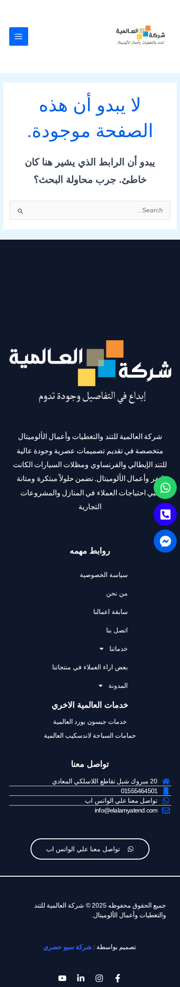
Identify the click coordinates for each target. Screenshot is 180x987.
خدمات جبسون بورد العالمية (90, 721)
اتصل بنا (117, 630)
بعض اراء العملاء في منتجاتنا (89, 667)
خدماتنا (118, 648)
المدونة (118, 685)
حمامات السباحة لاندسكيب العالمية (90, 735)
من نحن (117, 593)
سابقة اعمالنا (110, 611)
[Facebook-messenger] (165, 541)
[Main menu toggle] (18, 36)
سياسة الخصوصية (104, 574)
